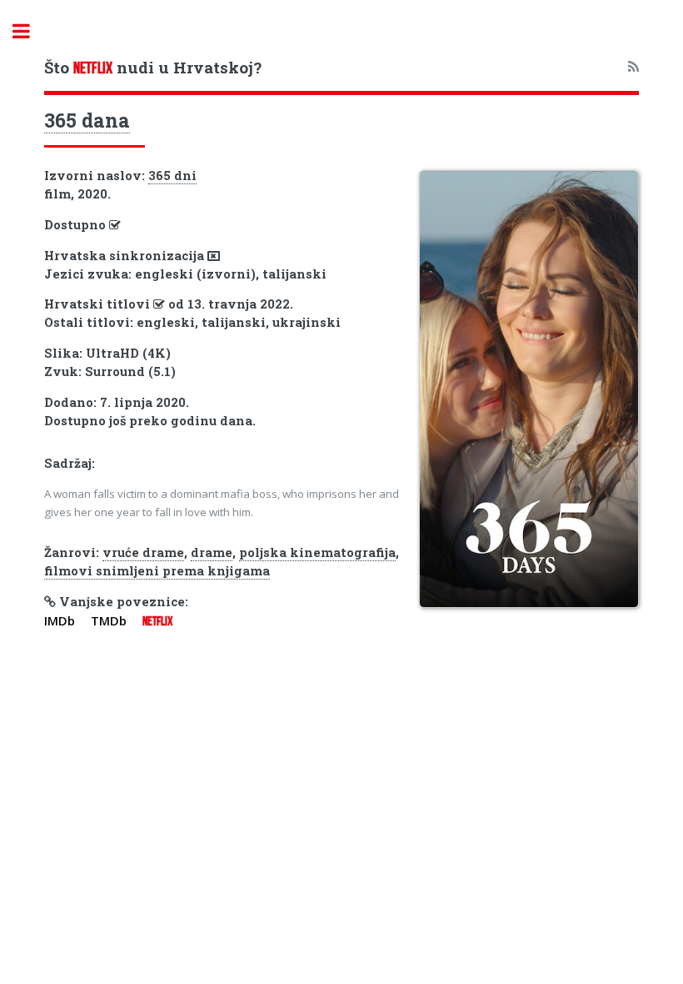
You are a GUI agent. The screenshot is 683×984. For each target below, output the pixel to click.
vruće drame (143, 552)
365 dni (172, 175)
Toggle (30, 31)
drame (211, 552)
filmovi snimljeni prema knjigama (157, 571)
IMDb (59, 620)
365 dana (87, 120)
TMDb (109, 620)
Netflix (157, 621)
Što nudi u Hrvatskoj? (153, 67)
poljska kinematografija (317, 552)
